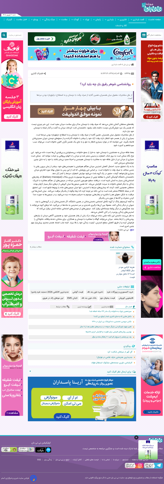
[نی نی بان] (152, 7)
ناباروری (123, 20)
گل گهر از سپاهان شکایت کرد (119, 352)
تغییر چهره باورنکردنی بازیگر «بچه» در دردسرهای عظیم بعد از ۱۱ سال (105, 326)
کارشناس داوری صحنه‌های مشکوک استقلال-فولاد (111, 363)
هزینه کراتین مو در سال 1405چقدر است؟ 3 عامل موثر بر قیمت (125, 272)
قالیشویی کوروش (126, 298)
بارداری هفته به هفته (140, 459)
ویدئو (35, 20)
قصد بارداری (138, 20)
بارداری (110, 20)
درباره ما (116, 459)
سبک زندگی (49, 20)
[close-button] (136, 437)
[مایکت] (43, 450)
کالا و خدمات (121, 26)
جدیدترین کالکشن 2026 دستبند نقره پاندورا (50, 292)
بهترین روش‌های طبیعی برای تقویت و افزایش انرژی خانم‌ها (108, 331)
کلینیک (9, 20)
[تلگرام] (153, 468)
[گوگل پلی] (26, 449)
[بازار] (9, 449)
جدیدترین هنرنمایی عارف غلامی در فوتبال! (114, 357)
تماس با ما (106, 459)
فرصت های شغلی (91, 459)
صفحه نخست (154, 20)
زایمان (98, 20)
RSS (39, 459)
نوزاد (87, 20)
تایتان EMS (72, 298)
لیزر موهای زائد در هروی (53, 298)
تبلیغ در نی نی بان (62, 459)
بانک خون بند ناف (88, 298)
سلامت (64, 20)
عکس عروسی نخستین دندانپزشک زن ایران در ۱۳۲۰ (111, 321)
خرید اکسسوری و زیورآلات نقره (120, 292)
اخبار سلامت (21, 20)
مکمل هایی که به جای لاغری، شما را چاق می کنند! (112, 316)
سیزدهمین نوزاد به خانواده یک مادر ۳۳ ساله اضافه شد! (110, 311)
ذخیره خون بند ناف (95, 292)
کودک (76, 20)
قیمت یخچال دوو (107, 298)
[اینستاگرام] (134, 468)
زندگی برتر (48, 459)
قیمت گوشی (78, 292)
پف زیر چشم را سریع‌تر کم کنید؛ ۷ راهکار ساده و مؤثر (111, 337)
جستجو (125, 459)
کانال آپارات (77, 459)
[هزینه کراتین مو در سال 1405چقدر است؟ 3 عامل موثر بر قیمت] (125, 258)
